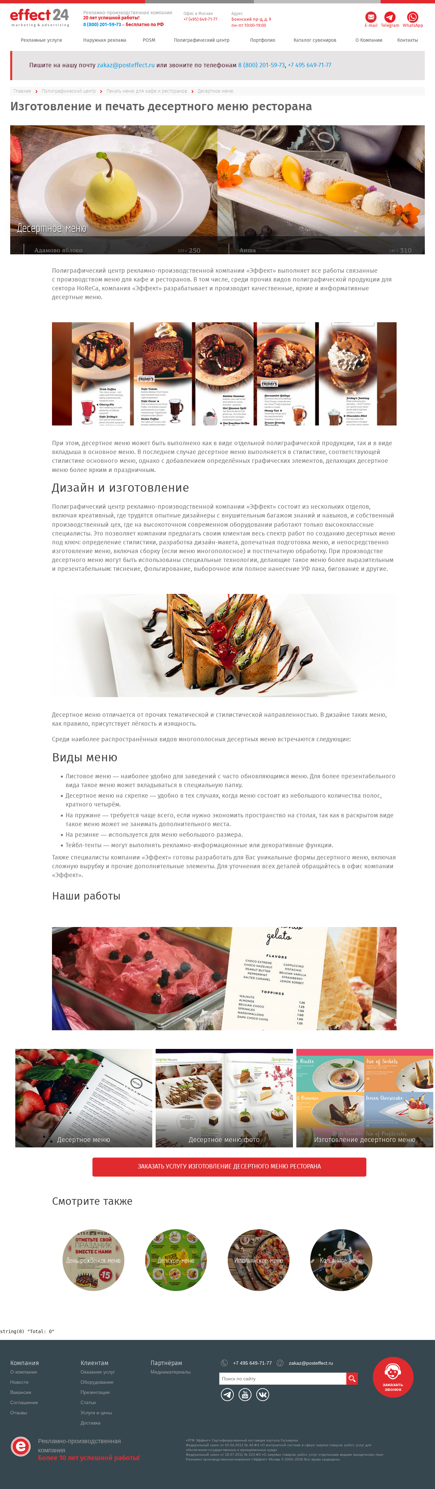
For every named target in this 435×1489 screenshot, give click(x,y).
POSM (149, 40)
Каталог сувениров (315, 40)
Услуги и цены (96, 1412)
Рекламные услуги (41, 40)
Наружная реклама (104, 40)
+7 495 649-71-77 (309, 65)
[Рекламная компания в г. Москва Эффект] (40, 18)
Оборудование (97, 1382)
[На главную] (21, 1446)
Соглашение (24, 1402)
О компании (23, 1372)
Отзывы (18, 1412)
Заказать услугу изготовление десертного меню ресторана (229, 1167)
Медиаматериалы (171, 1372)
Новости (19, 1382)
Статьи (88, 1402)
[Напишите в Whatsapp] (412, 17)
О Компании (368, 40)
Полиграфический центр (201, 40)
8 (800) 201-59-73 (102, 25)
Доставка (91, 1423)
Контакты (407, 40)
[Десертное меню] (224, 374)
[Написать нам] (371, 17)
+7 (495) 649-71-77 (201, 19)
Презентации (95, 1392)
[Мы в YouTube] (245, 1394)
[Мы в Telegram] (227, 1394)
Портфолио (262, 40)
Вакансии (20, 1392)
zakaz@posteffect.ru (126, 65)
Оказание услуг (98, 1372)
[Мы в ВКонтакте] (262, 1394)
